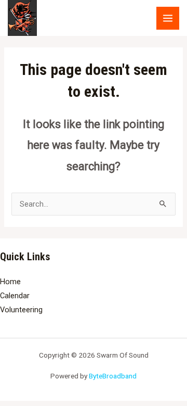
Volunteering (21, 309)
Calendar (15, 295)
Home (10, 281)
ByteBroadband (113, 376)
